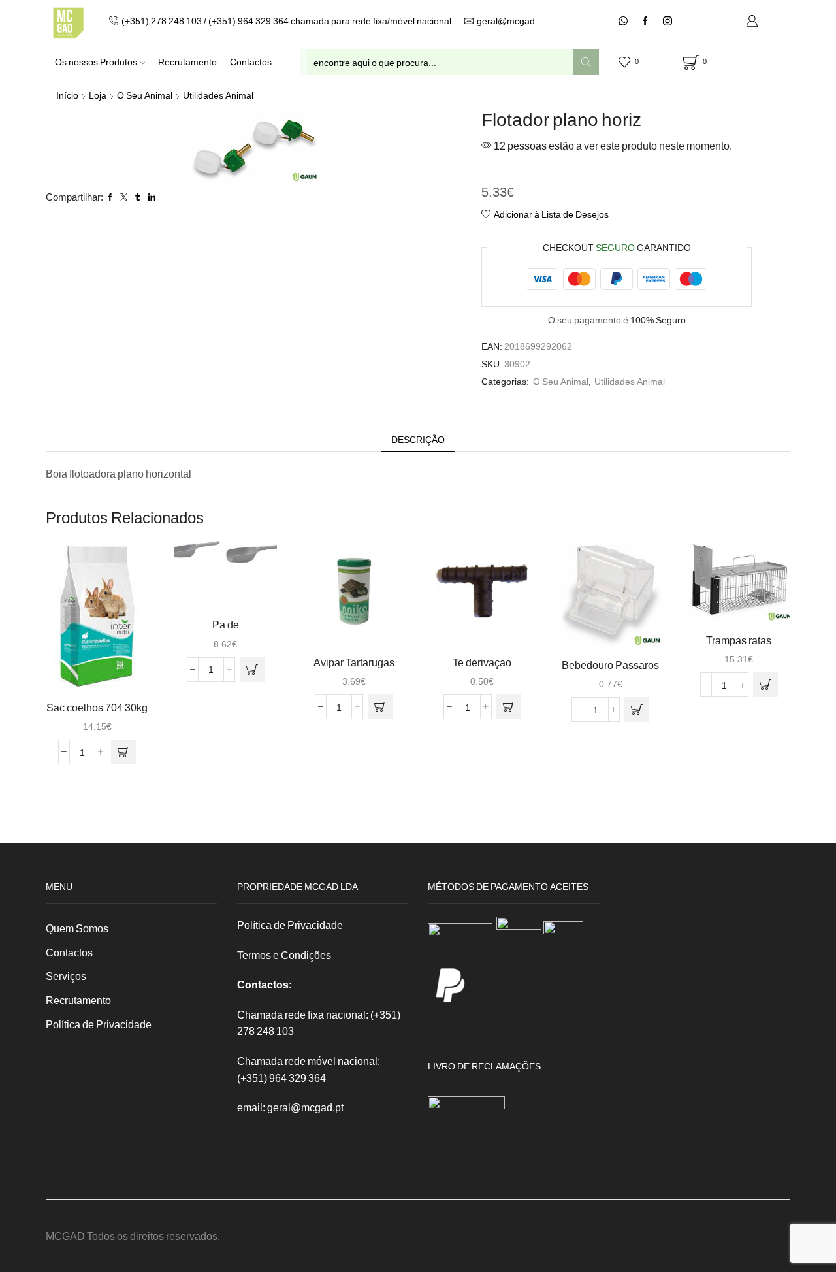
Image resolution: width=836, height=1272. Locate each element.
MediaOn (767, 1236)
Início (67, 95)
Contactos (251, 61)
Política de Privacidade (99, 1024)
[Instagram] (667, 21)
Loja (97, 95)
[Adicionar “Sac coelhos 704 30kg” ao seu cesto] (123, 752)
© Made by (720, 1236)
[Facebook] (645, 21)
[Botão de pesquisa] (586, 62)
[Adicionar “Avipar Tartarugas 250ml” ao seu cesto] (380, 706)
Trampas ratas (738, 640)
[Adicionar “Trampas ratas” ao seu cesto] (765, 684)
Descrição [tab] (418, 439)
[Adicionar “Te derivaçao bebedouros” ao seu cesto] (508, 706)
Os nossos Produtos (96, 61)
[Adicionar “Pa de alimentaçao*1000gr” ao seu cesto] (252, 669)
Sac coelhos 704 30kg (97, 707)
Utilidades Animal (218, 95)
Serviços (66, 976)
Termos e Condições (284, 955)
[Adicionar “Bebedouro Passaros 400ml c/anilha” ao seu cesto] (636, 709)
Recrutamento (187, 61)
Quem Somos (77, 928)
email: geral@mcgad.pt (290, 1107)
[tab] (418, 439)
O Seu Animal (144, 95)
